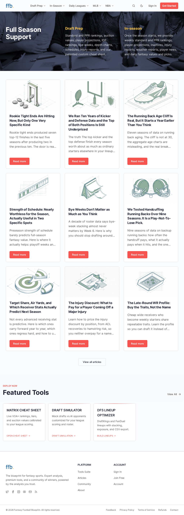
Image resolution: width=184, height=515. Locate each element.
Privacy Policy (127, 510)
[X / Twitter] (7, 491)
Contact (174, 510)
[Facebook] (13, 491)
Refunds (162, 510)
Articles (82, 477)
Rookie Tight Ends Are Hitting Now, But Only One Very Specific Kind (32, 120)
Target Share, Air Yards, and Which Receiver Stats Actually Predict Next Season (33, 307)
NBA (108, 5)
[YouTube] (24, 491)
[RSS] (35, 491)
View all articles (92, 361)
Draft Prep (36, 5)
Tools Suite (84, 471)
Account (118, 483)
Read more (19, 161)
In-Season (56, 5)
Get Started (169, 5)
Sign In (152, 5)
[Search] (133, 6)
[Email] (30, 491)
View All (172, 394)
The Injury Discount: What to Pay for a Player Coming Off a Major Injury (90, 307)
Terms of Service (146, 510)
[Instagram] (18, 491)
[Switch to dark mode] (141, 6)
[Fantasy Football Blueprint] (10, 6)
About (81, 490)
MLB (95, 5)
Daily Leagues (77, 5)
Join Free (119, 477)
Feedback (111, 510)
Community (84, 483)
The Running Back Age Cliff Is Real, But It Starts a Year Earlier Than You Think (150, 120)
